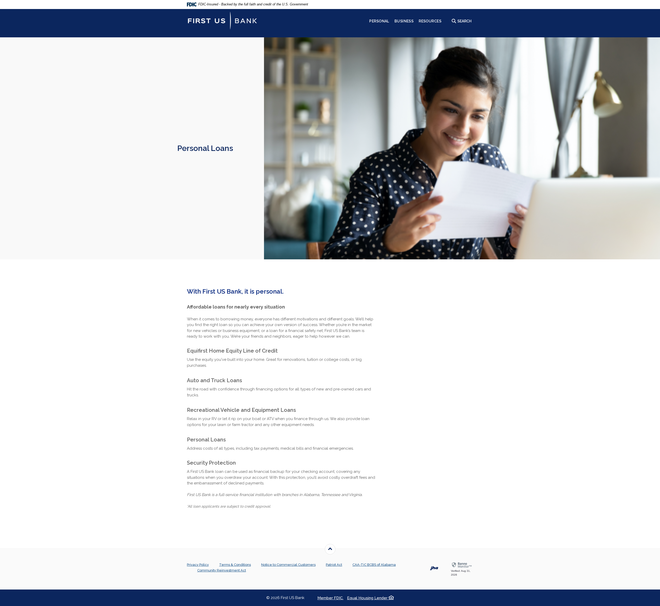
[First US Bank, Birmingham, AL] (222, 20)
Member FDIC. (330, 598)
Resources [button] (430, 21)
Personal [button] (379, 21)
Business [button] (404, 21)
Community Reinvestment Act (221, 570)
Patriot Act (334, 565)
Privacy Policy (198, 565)
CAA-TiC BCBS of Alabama (374, 565)
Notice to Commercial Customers (288, 565)
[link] (462, 569)
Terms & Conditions (235, 565)
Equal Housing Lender (368, 598)
